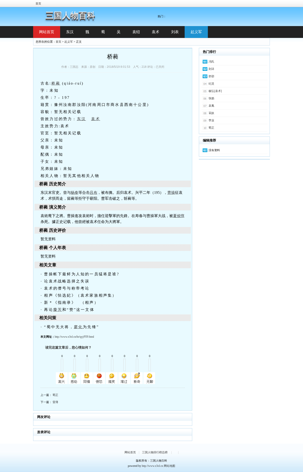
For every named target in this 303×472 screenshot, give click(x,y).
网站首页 (46, 32)
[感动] (74, 378)
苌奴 (211, 113)
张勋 (211, 98)
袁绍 (136, 32)
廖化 (78, 327)
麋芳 (57, 310)
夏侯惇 (178, 216)
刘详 (211, 69)
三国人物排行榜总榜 (155, 452)
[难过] (124, 378)
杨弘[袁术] (215, 91)
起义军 (196, 32)
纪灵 (211, 83)
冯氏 (211, 61)
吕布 (93, 193)
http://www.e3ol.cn (152, 465)
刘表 (175, 32)
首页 (38, 3)
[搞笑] (112, 378)
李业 (211, 120)
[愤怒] (99, 378)
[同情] (87, 378)
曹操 (171, 193)
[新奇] (137, 378)
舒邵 (211, 76)
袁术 (155, 32)
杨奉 (74, 193)
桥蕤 (55, 83)
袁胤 (211, 105)
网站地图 (169, 465)
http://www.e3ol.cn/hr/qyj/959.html (74, 336)
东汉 (70, 32)
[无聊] (149, 378)
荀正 (55, 395)
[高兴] (62, 378)
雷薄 (55, 402)
